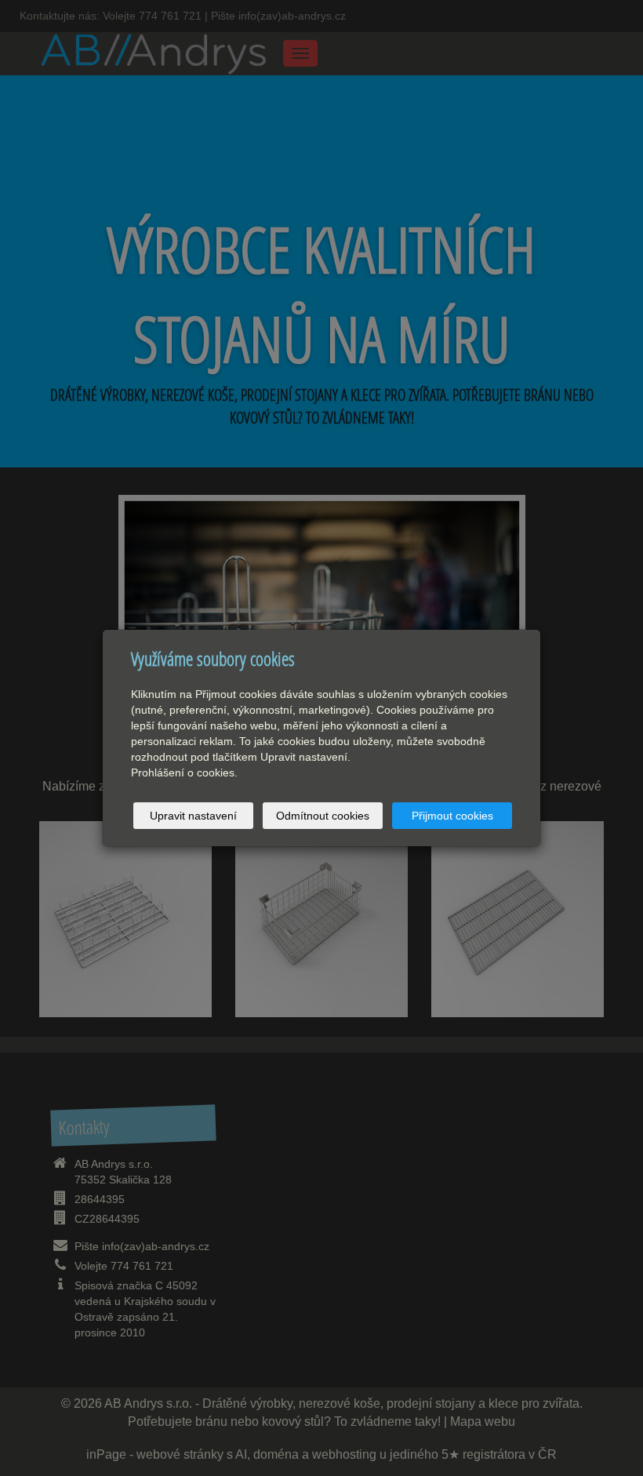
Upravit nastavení (193, 815)
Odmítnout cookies (322, 815)
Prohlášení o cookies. (184, 772)
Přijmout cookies (452, 815)
